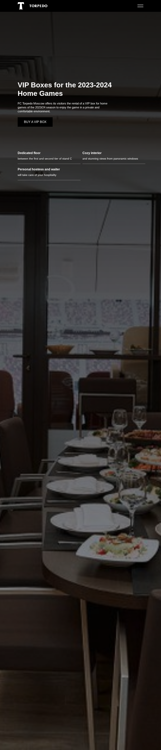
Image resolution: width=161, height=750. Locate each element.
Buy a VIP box (35, 122)
